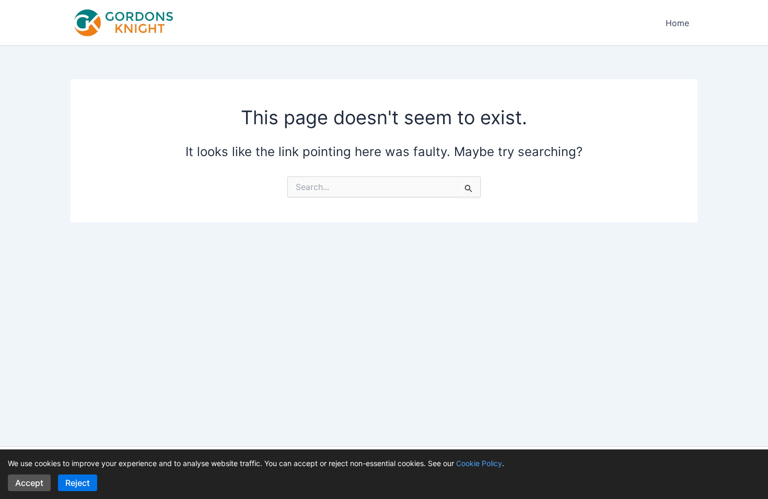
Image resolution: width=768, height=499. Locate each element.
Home (677, 23)
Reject (77, 483)
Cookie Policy (479, 463)
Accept (29, 483)
